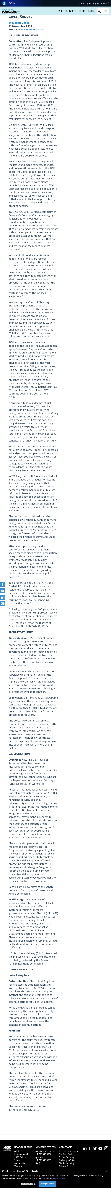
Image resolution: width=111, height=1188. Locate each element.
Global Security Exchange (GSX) (67, 1159)
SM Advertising (66, 1163)
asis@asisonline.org (45, 1151)
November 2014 (33, 29)
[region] (55, 1177)
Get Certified (65, 1154)
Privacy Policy (66, 1166)
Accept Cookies (47, 1183)
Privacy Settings (28, 1183)
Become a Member (68, 1151)
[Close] (107, 1171)
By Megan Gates (19, 22)
